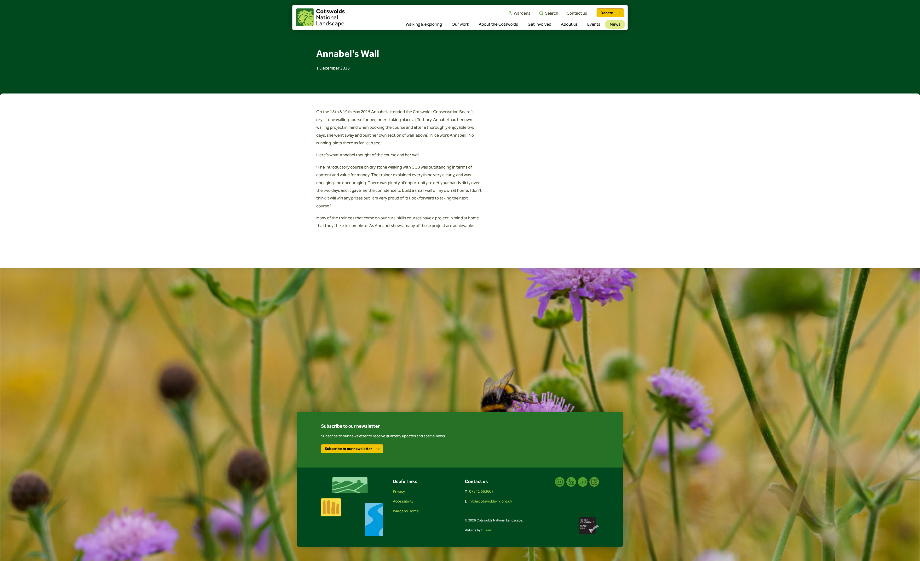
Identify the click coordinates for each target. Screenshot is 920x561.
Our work (460, 24)
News (615, 24)
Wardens (522, 13)
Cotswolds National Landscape (320, 17)
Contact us (577, 13)
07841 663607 (481, 491)
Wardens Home (406, 511)
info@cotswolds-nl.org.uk (490, 501)
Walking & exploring (424, 24)
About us (569, 24)
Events (593, 24)
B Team (486, 530)
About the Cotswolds (498, 24)
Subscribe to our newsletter (348, 448)
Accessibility (403, 501)
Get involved (539, 24)
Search (551, 13)
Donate (606, 13)
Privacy (399, 491)
